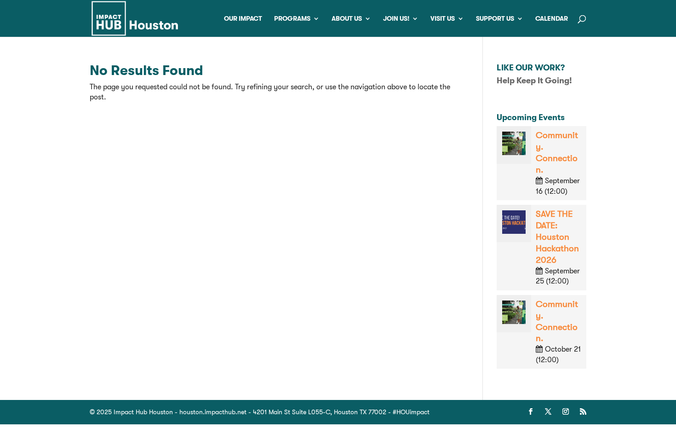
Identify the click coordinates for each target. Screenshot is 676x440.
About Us (347, 18)
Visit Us (442, 18)
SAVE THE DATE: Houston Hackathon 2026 (557, 237)
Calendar (551, 18)
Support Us (495, 18)
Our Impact (243, 18)
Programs (292, 18)
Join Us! (396, 18)
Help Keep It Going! (534, 80)
